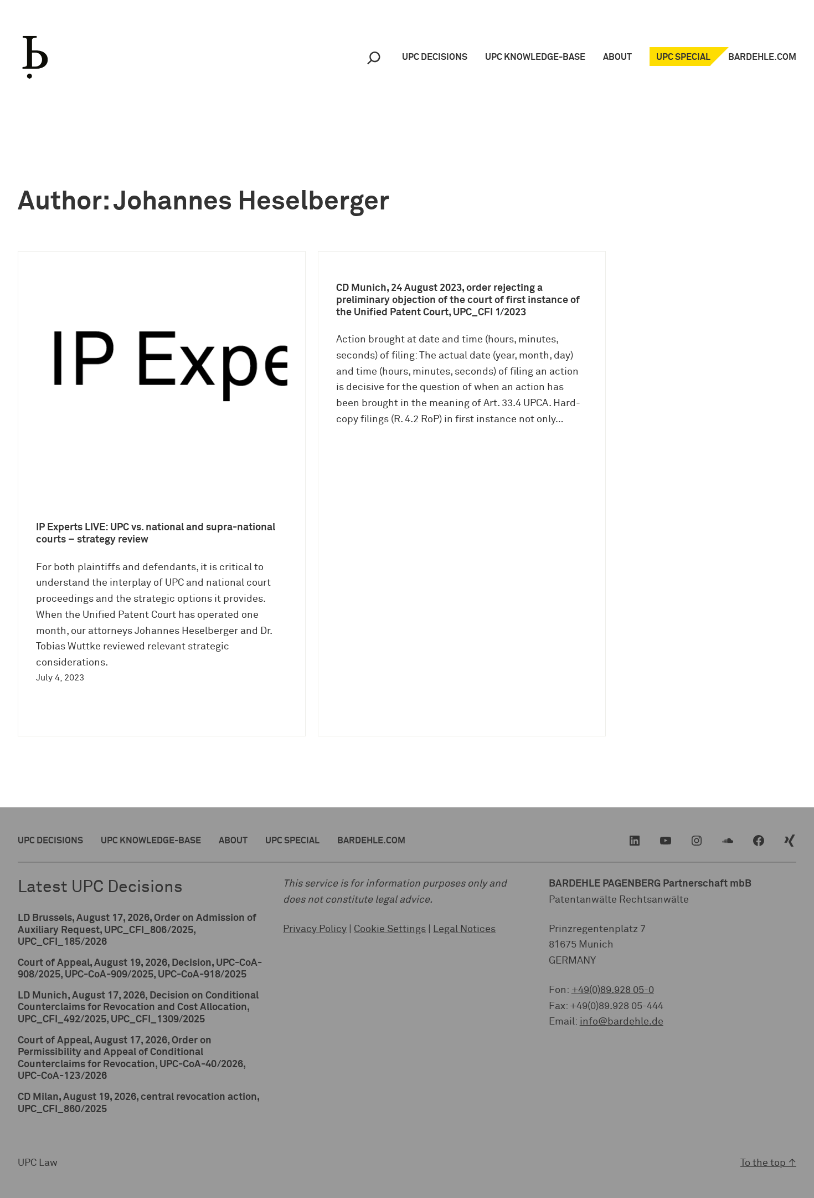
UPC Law (38, 1163)
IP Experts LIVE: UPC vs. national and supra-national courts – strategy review (155, 534)
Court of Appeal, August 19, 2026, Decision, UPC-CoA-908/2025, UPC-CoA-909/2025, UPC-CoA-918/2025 (140, 969)
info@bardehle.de (621, 1022)
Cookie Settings (390, 929)
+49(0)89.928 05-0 (612, 990)
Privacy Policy (315, 929)
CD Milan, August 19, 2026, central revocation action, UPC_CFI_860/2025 (138, 1103)
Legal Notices (464, 929)
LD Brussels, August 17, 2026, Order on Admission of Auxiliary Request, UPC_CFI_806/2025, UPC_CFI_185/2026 (137, 930)
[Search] (373, 57)
